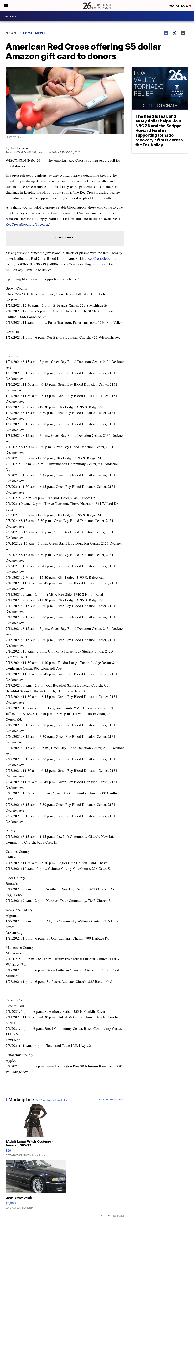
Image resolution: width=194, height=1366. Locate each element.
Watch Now (179, 6)
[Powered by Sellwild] (118, 1216)
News (11, 33)
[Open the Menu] (6, 5)
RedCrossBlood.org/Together (27, 224)
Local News (34, 33)
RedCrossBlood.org (102, 258)
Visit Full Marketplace (111, 1099)
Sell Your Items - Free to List (51, 1100)
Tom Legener (19, 148)
